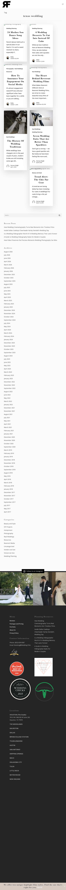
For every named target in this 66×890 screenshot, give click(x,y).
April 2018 (7, 479)
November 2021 (9, 411)
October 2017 (8, 499)
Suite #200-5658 (40, 780)
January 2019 (8, 457)
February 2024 (9, 336)
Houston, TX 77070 (16, 720)
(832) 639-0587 (20, 642)
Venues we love (9, 553)
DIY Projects (8, 527)
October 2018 (8, 466)
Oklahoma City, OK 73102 (18, 849)
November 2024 (9, 313)
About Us (13, 630)
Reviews (12, 621)
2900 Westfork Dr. (40, 753)
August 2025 (8, 284)
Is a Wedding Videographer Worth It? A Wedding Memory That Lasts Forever (30, 234)
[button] (63, 4)
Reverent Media (9, 543)
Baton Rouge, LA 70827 (42, 759)
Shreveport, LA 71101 (41, 771)
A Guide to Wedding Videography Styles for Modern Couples (25, 237)
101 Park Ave (14, 843)
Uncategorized (9, 546)
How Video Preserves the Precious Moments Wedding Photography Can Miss (30, 240)
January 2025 (8, 307)
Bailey (12, 57)
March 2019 (8, 450)
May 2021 (7, 421)
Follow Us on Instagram (34, 571)
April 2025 (7, 297)
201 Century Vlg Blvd (41, 777)
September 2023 (9, 352)
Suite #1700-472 (15, 868)
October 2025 (8, 278)
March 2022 (8, 401)
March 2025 (8, 300)
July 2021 (7, 418)
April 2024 (7, 330)
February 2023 (9, 375)
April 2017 (7, 512)
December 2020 (9, 437)
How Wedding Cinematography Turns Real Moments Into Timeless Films (29, 227)
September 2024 (9, 320)
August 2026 (8, 252)
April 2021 (7, 424)
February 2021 (9, 431)
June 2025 (7, 291)
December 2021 (9, 408)
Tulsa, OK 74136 (15, 858)
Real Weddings (19, 68)
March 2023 (8, 372)
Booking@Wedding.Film (22, 645)
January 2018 (8, 489)
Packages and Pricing (16, 624)
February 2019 (9, 453)
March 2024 (8, 333)
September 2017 (9, 502)
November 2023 (9, 346)
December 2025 (9, 274)
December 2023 (9, 343)
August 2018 (8, 473)
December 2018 (9, 460)
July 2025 (7, 287)
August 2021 (8, 414)
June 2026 (7, 258)
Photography (10, 68)
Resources (9, 71)
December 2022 (9, 382)
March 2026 (8, 265)
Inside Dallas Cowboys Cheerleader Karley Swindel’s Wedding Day (26, 230)
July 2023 (7, 359)
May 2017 (7, 509)
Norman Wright (40, 161)
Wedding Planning (11, 28)
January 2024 (8, 339)
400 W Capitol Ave (16, 865)
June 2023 (7, 362)
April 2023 (7, 369)
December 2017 (9, 492)
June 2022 (7, 395)
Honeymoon (8, 530)
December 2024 (9, 310)
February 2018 (9, 486)
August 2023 (8, 356)
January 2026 (8, 271)
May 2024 (7, 326)
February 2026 (9, 268)
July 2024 (7, 323)
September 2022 (9, 388)
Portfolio (13, 627)
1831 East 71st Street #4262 (19, 856)
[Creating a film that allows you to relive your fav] (49, 588)
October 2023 (8, 349)
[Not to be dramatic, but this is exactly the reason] (16, 588)
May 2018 (7, 476)
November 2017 (9, 496)
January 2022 (8, 405)
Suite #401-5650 (40, 756)
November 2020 (9, 440)
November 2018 (9, 463)
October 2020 (8, 444)
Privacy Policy (14, 633)
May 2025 (7, 294)
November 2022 (9, 385)
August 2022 (8, 392)
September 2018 (9, 470)
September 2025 (9, 281)
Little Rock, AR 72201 (17, 870)
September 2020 (9, 447)
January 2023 (8, 379)
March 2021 (8, 427)
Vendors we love (9, 550)
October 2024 (8, 317)
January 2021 (8, 434)
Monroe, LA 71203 (40, 783)
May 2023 (7, 366)
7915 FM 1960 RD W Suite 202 (20, 717)
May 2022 (7, 398)
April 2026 (7, 261)
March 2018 (8, 483)
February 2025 (9, 304)
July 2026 (7, 255)
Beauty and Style (37, 173)
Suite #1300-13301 (16, 846)
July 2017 (7, 505)
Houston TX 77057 (16, 794)
